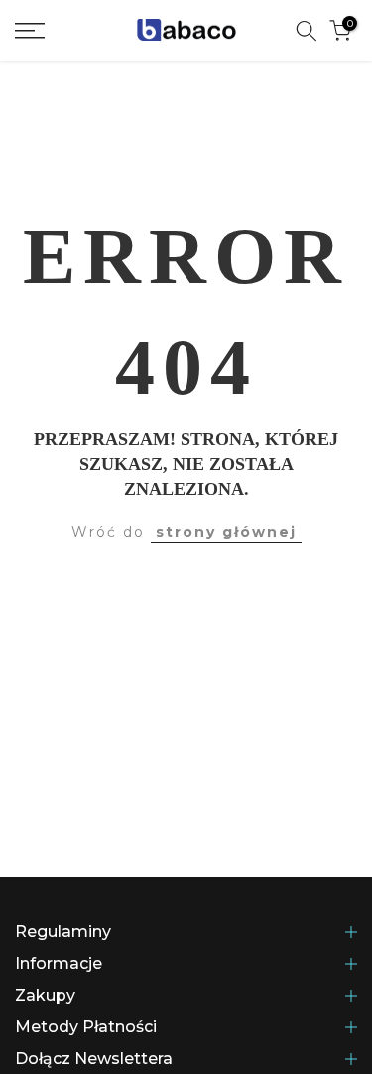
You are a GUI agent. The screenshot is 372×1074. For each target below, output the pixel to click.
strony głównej (226, 531)
